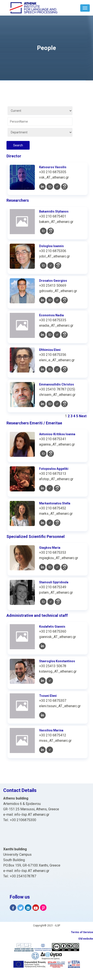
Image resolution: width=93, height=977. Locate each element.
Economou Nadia (51, 315)
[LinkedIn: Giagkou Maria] (42, 567)
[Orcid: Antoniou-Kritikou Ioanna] (43, 453)
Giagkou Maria (49, 547)
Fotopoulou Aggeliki (53, 468)
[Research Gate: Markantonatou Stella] (49, 523)
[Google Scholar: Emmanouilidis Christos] (64, 404)
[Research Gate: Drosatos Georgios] (57, 300)
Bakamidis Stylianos (54, 211)
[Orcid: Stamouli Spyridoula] (43, 601)
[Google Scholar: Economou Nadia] (64, 334)
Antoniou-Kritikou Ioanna (57, 434)
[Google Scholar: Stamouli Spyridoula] (58, 601)
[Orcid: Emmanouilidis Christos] (49, 404)
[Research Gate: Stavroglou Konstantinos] (49, 680)
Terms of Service (82, 932)
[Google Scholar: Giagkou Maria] (64, 567)
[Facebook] (13, 907)
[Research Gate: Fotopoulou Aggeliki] (49, 488)
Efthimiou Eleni (50, 350)
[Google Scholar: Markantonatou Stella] (57, 523)
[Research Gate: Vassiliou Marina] (49, 750)
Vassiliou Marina (51, 730)
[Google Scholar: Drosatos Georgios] (64, 300)
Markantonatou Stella (54, 503)
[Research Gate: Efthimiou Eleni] (57, 369)
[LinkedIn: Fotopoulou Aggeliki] (42, 488)
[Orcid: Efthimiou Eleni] (49, 369)
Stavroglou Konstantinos (57, 661)
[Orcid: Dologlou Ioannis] (43, 265)
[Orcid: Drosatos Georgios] (49, 300)
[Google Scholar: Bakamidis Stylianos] (50, 231)
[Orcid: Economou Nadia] (49, 334)
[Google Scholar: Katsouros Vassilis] (64, 186)
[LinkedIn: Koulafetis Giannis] (42, 646)
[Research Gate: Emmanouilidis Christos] (57, 404)
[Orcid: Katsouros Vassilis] (49, 186)
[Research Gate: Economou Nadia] (57, 334)
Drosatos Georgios (53, 280)
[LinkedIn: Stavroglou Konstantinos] (42, 680)
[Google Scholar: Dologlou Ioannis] (58, 265)
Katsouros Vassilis (52, 167)
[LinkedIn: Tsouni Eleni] (42, 715)
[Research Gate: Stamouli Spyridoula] (50, 601)
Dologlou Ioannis (51, 246)
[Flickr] (43, 907)
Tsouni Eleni (48, 695)
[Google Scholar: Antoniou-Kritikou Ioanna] (50, 453)
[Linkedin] (28, 907)
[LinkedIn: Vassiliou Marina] (42, 750)
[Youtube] (35, 907)
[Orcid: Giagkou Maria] (49, 567)
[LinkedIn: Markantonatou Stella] (42, 523)
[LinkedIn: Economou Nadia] (42, 334)
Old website (85, 938)
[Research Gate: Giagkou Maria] (57, 567)
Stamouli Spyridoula (53, 582)
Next (83, 416)
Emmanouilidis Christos (56, 384)
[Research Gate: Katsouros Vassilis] (57, 186)
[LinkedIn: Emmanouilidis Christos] (42, 404)
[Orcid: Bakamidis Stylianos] (43, 231)
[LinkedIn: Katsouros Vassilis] (42, 186)
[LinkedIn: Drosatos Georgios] (42, 300)
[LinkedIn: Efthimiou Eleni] (42, 369)
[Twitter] (20, 907)
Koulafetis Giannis (52, 626)
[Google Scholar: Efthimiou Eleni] (64, 369)
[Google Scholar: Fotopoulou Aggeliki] (57, 488)
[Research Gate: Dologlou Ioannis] (50, 265)
